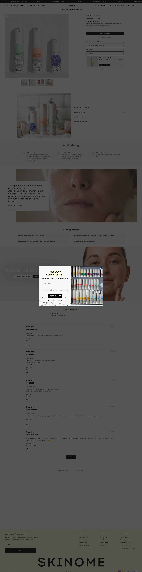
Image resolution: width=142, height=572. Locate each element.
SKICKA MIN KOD (55, 296)
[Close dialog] (101, 268)
